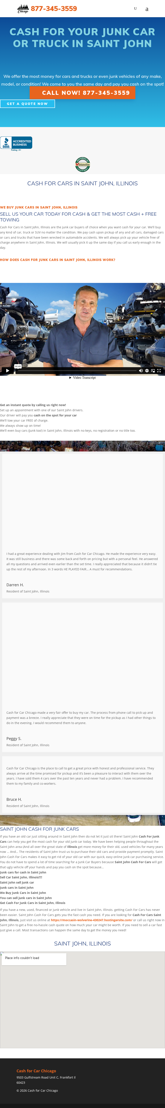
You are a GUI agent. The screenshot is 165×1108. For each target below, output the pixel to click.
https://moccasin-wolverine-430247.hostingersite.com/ (91, 920)
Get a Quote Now (27, 104)
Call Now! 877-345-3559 (86, 92)
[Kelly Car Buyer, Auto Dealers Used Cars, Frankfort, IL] (16, 144)
